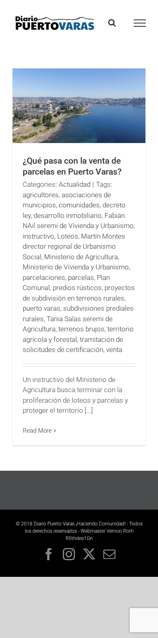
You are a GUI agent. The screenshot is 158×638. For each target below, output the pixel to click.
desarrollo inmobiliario (68, 215)
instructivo (38, 236)
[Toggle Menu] (140, 23)
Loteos (67, 236)
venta (114, 350)
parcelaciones (44, 277)
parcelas (81, 277)
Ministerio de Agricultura (81, 257)
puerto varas (41, 308)
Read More (37, 430)
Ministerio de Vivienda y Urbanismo (76, 267)
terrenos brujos (81, 329)
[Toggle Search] (112, 23)
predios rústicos (77, 288)
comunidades (79, 205)
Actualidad (74, 184)
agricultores (41, 195)
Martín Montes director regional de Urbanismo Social (74, 246)
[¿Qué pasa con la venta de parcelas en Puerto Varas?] (79, 105)
